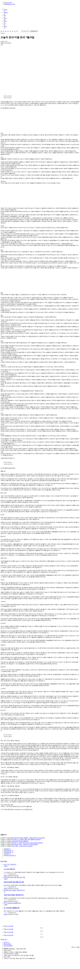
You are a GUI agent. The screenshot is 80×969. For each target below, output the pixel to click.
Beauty (5, 9)
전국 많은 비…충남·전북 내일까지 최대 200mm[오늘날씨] (27, 842)
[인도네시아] (17, 31)
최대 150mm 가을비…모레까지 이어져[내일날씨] (24, 844)
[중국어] (8, 31)
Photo (5, 21)
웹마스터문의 (7, 944)
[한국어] (2, 31)
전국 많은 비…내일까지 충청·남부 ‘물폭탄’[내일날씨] (26, 839)
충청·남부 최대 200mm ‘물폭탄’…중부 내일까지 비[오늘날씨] (28, 838)
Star (5, 15)
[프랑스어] (11, 31)
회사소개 (6, 942)
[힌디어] (15, 31)
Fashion (6, 12)
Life (5, 23)
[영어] (4, 31)
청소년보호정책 (8, 945)
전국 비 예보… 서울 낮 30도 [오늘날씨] (22, 846)
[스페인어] (13, 31)
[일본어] (6, 31)
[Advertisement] (7, 70)
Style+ (5, 18)
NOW (5, 26)
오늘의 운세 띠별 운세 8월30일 (19, 841)
